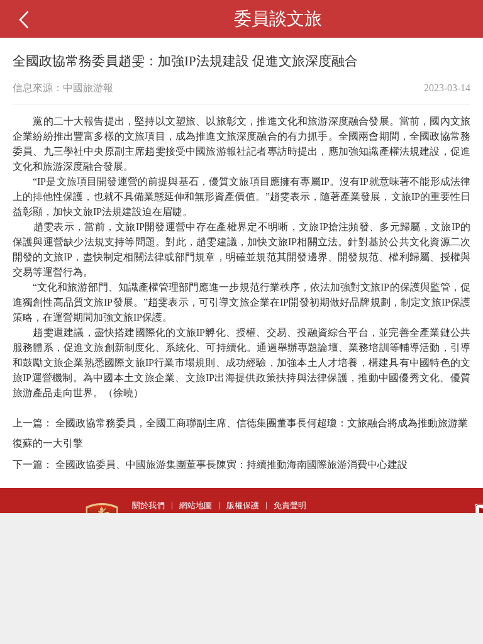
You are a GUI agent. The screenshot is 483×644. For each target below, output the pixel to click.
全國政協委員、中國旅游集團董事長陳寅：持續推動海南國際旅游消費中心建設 (231, 464)
